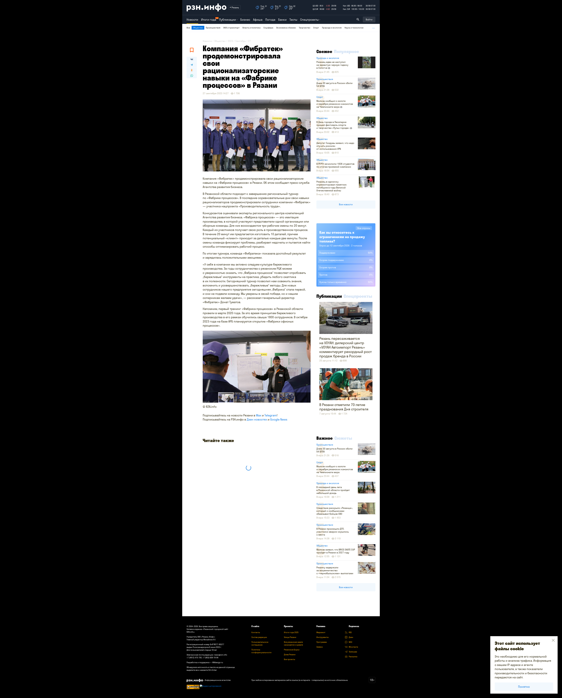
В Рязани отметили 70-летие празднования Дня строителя (343, 406)
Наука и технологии (354, 27)
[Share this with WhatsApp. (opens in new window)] (192, 75)
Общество (198, 27)
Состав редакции (259, 637)
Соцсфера (268, 27)
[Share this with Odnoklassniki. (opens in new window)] (192, 70)
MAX (350, 642)
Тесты (293, 19)
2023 (230, 41)
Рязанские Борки (291, 649)
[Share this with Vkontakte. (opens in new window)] (192, 59)
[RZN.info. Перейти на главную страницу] (206, 7)
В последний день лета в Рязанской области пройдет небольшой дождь (333, 490)
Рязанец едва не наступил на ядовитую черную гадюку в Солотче (332, 65)
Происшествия (213, 27)
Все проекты (289, 659)
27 (249, 41)
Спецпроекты (358, 296)
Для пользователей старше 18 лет (202, 650)
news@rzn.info (220, 655)
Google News (278, 419)
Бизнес (245, 19)
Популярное (346, 51)
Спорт (316, 27)
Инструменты (322, 637)
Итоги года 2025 (291, 632)
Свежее (324, 51)
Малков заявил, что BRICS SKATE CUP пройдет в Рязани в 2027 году (335, 551)
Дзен (351, 637)
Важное (324, 438)
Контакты (255, 632)
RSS (350, 632)
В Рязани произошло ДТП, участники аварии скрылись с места (332, 531)
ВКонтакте (353, 647)
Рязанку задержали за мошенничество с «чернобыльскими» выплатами (334, 570)
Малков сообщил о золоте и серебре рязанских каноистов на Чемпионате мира (334, 103)
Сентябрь (240, 41)
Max (258, 415)
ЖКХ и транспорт (231, 27)
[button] (241, 397)
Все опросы (363, 228)
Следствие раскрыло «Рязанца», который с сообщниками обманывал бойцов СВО (334, 511)
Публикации (329, 296)
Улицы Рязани (290, 637)
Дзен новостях (257, 419)
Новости (192, 19)
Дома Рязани (289, 654)
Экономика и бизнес (286, 27)
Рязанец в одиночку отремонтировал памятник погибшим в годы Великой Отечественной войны (331, 186)
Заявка (319, 647)
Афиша (257, 19)
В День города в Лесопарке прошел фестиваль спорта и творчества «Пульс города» (333, 125)
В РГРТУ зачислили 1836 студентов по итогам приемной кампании (335, 165)
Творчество (304, 27)
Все (188, 27)
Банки (282, 19)
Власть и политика (252, 27)
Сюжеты (343, 438)
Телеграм (353, 652)
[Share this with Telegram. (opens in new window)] (192, 64)
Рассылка (353, 656)
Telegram (270, 415)
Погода (270, 19)
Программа (321, 642)
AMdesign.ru (217, 662)
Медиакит (320, 632)
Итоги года (208, 19)
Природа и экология (332, 27)
